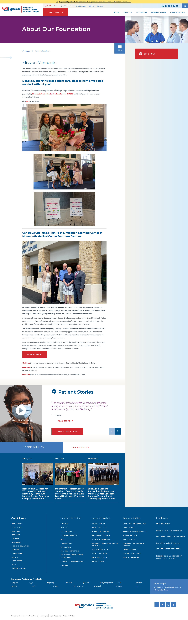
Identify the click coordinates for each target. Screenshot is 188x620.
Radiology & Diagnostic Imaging (133, 544)
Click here (26, 363)
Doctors (16, 531)
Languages (17, 553)
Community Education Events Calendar (105, 544)
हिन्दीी (119, 583)
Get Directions (52, 6)
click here (164, 590)
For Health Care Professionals (170, 536)
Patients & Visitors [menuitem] (158, 12)
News (63, 539)
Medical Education (21, 546)
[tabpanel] (21, 413)
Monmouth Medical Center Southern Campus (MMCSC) (52, 94)
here (27, 101)
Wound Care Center (132, 553)
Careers (100, 6)
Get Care (16, 535)
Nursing (15, 550)
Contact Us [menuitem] (127, 12)
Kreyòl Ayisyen (106, 583)
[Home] (21, 10)
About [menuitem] (116, 12)
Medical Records (99, 557)
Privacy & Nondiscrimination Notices (24, 616)
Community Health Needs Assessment (72, 556)
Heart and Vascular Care (134, 523)
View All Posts (79, 447)
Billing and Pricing (100, 531)
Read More (64, 421)
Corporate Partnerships (72, 561)
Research (16, 542)
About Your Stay (99, 527)
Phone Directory (99, 553)
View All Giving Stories (67, 431)
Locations (17, 527)
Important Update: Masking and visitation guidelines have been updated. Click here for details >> (95, 2)
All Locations (67, 6)
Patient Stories (19, 568)
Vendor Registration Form (168, 549)
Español (118, 586)
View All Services (131, 557)
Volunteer (17, 561)
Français (68, 583)
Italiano (139, 583)
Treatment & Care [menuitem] (177, 12)
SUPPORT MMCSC (34, 354)
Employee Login (163, 523)
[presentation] (86, 412)
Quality (64, 527)
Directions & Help (100, 550)
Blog (14, 564)
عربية (31, 583)
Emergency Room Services (135, 531)
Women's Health (130, 535)
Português (78, 586)
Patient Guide (98, 561)
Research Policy (69, 616)
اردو (137, 586)
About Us (65, 523)
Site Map (64, 565)
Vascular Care (129, 550)
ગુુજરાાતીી (85, 583)
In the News (66, 547)
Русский (97, 586)
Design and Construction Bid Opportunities (169, 557)
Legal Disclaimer (55, 616)
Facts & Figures (68, 531)
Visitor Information (101, 539)
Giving (91, 6)
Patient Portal (98, 523)
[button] (185, 5)
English (15, 583)
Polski (55, 586)
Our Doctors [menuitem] (141, 12)
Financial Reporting (70, 551)
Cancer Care (128, 527)
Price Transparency (101, 535)
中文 (34, 586)
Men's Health (129, 539)
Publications (66, 543)
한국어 (14, 586)
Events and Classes (69, 535)
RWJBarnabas (81, 6)
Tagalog (50, 583)
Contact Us (17, 524)
